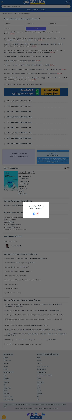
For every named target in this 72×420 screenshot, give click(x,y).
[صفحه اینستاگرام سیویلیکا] (38, 213)
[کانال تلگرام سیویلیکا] (34, 213)
